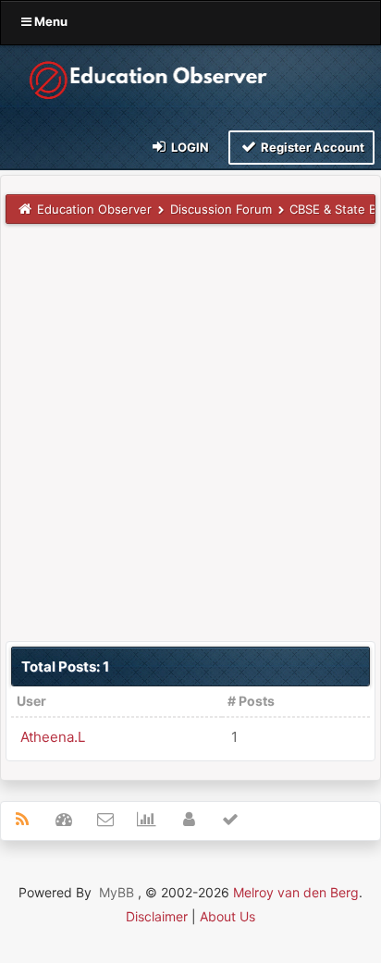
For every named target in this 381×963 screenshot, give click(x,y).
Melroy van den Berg (296, 892)
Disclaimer (157, 916)
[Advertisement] (190, 432)
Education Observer (94, 209)
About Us (227, 916)
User (31, 701)
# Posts (251, 701)
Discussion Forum (221, 209)
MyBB (116, 892)
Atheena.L (52, 737)
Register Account (311, 147)
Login (188, 147)
